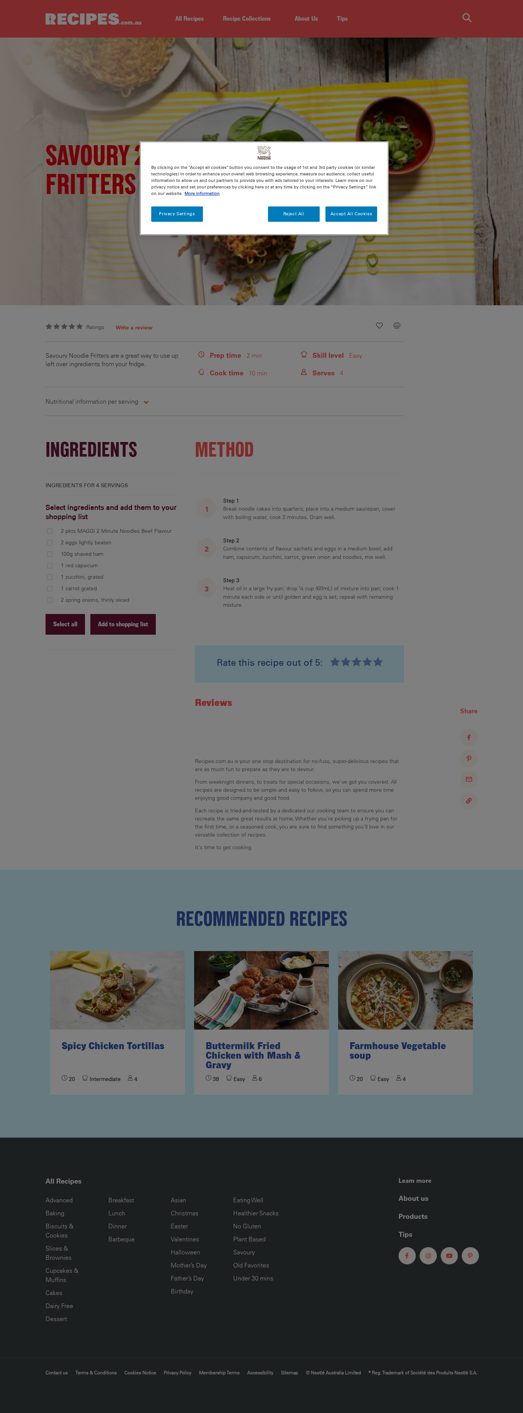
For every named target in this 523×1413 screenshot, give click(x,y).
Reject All (293, 213)
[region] (264, 188)
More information (202, 193)
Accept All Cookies (351, 213)
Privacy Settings (177, 213)
